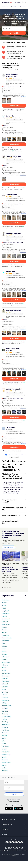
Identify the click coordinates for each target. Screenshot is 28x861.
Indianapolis (5, 657)
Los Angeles (5, 613)
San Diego (5, 622)
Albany (4, 689)
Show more (23, 96)
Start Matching (14, 33)
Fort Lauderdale (7, 638)
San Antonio (5, 752)
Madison (4, 768)
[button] (4, 100)
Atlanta (4, 651)
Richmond (5, 760)
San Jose (4, 627)
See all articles (8, 547)
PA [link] (7, 6)
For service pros (7, 824)
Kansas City (5, 681)
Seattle (4, 765)
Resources (5, 829)
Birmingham (5, 600)
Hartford (4, 632)
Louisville (4, 659)
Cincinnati (5, 708)
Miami (3, 643)
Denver (4, 630)
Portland (4, 719)
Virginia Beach (6, 762)
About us (4, 834)
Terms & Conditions (23, 850)
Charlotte (5, 697)
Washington (5, 635)
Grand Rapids (6, 673)
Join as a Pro (17, 2)
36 (22, 454)
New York (5, 692)
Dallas (3, 741)
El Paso (4, 743)
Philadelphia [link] (13, 6)
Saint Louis (5, 684)
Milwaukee (5, 771)
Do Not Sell (15, 848)
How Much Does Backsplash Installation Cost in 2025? (10, 569)
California (10, 848)
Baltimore (5, 665)
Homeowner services (8, 819)
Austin (4, 738)
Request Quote (14, 105)
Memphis (4, 733)
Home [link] (3, 6)
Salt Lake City (6, 754)
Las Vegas (5, 687)
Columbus (5, 714)
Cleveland (5, 711)
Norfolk (4, 757)
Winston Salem (6, 706)
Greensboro (5, 700)
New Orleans (6, 662)
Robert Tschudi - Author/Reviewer (10, 563)
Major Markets (8, 596)
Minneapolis (5, 676)
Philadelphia (5, 724)
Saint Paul (5, 678)
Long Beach (5, 611)
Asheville (4, 695)
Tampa (4, 649)
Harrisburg (5, 722)
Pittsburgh (5, 727)
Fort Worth (5, 746)
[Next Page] (25, 455)
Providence (5, 730)
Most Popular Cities (7, 777)
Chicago (4, 654)
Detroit (4, 670)
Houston (4, 749)
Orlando (4, 646)
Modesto (4, 616)
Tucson (4, 605)
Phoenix (4, 603)
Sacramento (5, 619)
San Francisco (6, 624)
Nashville (4, 735)
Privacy (5, 848)
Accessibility (21, 848)
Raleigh (4, 703)
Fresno (4, 608)
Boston (4, 668)
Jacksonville (5, 640)
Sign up (14, 794)
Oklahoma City (6, 716)
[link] (14, 79)
